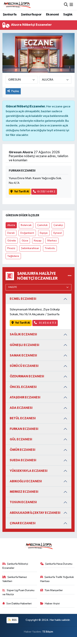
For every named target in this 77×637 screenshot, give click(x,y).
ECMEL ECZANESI (23, 298)
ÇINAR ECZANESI (23, 523)
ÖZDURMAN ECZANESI (27, 376)
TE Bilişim (47, 631)
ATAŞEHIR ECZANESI (25, 397)
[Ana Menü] (71, 5)
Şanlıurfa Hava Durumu (58, 563)
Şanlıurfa (10, 14)
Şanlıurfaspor (31, 14)
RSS (14, 620)
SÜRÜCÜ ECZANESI (24, 365)
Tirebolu (50, 248)
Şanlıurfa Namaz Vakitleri (14, 579)
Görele (11, 240)
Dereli (11, 233)
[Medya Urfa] (16, 5)
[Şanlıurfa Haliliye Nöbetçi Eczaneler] (69, 275)
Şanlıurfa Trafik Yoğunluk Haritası (57, 579)
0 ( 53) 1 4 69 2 (46, 191)
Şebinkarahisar (30, 248)
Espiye (44, 233)
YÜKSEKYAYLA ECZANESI (28, 470)
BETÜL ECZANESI (23, 418)
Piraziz (11, 248)
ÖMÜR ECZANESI (22, 449)
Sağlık (67, 14)
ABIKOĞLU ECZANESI (26, 481)
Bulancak (26, 225)
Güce (25, 240)
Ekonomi (52, 14)
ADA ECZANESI (21, 407)
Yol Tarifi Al (21, 191)
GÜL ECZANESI (21, 439)
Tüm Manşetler (53, 590)
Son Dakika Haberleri (19, 603)
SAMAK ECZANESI (23, 355)
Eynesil (57, 233)
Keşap (37, 240)
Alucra (11, 225)
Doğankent (27, 233)
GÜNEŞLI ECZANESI (24, 345)
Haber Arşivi (52, 603)
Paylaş (15, 91)
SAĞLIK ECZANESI (23, 334)
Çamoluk (42, 225)
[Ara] (66, 5)
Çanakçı (58, 225)
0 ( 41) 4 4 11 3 (47, 322)
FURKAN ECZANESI (24, 428)
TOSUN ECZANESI (23, 502)
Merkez (52, 240)
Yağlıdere (13, 256)
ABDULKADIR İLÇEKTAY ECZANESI (35, 512)
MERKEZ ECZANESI (24, 491)
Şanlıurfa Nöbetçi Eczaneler (15, 565)
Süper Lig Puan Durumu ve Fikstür (18, 592)
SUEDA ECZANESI (23, 460)
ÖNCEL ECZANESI (23, 387)
